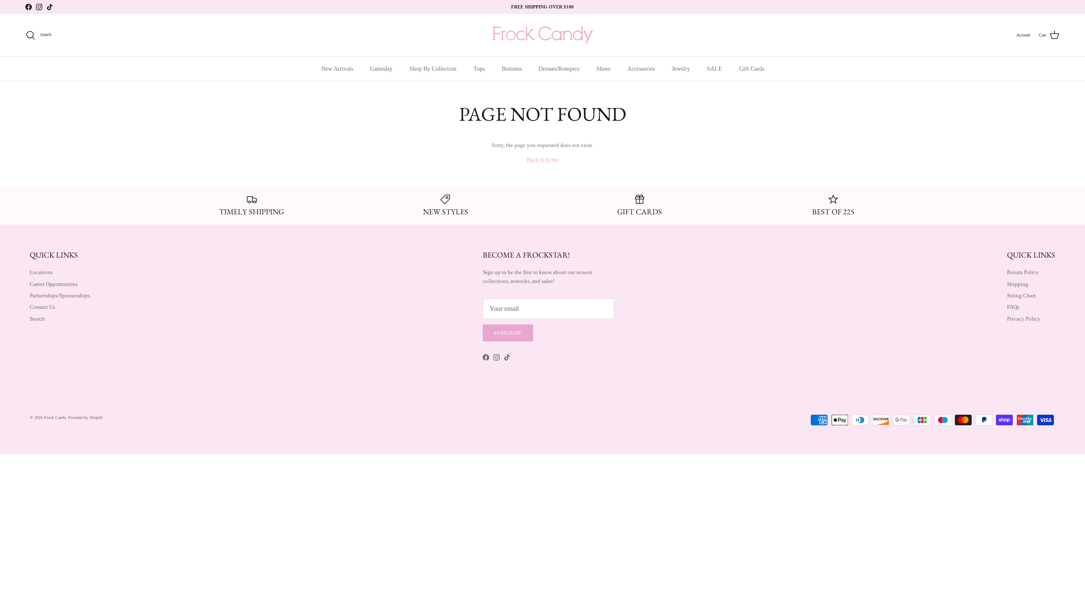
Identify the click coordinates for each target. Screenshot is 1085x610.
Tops (479, 69)
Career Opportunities (54, 284)
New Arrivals (337, 69)
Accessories (641, 69)
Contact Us (42, 307)
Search (37, 319)
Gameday (381, 69)
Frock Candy (55, 417)
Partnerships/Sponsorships (60, 295)
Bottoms (512, 69)
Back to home (543, 159)
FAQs (1013, 307)
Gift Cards (751, 69)
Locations (41, 272)
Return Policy (1023, 272)
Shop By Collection (432, 69)
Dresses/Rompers (559, 69)
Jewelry (681, 69)
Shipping (1017, 284)
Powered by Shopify (85, 417)
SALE (714, 69)
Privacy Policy (1023, 319)
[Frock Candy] (542, 35)
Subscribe (508, 333)
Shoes (603, 69)
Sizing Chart (1021, 295)
